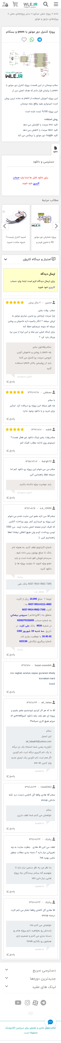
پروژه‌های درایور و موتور (46, 19)
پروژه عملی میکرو (42, 14)
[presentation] (56, 226)
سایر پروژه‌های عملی (20, 14)
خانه (56, 14)
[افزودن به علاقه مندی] (24, 39)
